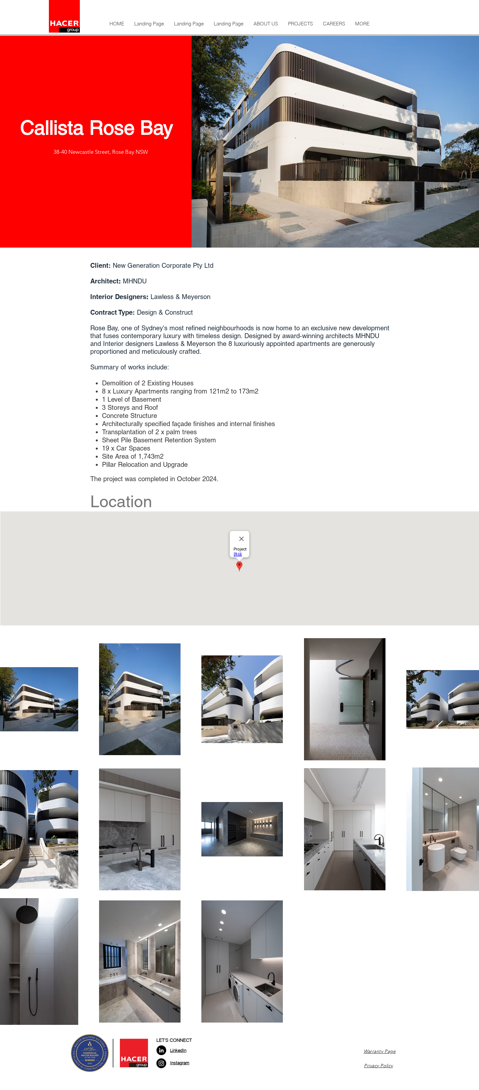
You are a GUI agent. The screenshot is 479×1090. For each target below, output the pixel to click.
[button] (265, 23)
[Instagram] (161, 1063)
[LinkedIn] (161, 1050)
